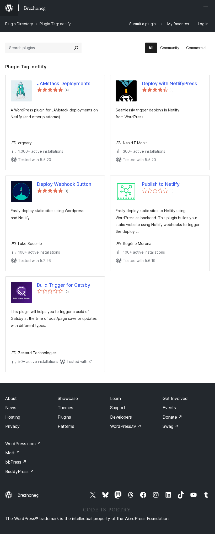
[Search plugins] (76, 48)
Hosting (12, 417)
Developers (121, 417)
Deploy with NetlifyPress (169, 83)
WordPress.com (23, 443)
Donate (172, 417)
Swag (171, 426)
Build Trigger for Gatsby (63, 285)
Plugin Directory (19, 24)
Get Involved (175, 398)
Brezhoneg (28, 495)
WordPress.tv (125, 426)
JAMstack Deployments (63, 83)
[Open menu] (206, 8)
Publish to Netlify (161, 184)
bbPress (15, 462)
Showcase (68, 398)
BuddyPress (19, 471)
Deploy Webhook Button (64, 184)
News (10, 407)
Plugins (64, 417)
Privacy (12, 426)
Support (117, 407)
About (11, 398)
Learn (115, 398)
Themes (65, 407)
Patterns (66, 426)
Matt (12, 452)
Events (169, 407)
